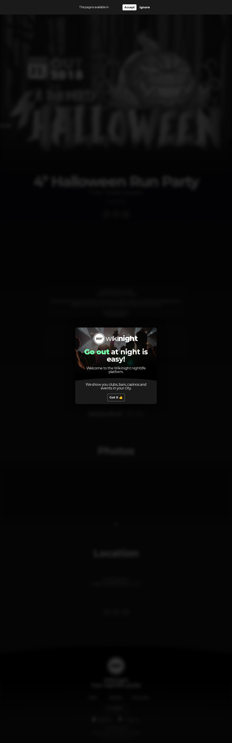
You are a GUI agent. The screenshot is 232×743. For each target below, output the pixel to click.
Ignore (145, 7)
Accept (129, 7)
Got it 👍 (116, 397)
